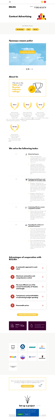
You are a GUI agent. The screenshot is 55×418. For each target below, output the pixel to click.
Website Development (12, 414)
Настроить (27, 414)
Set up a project (27, 406)
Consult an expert (27, 386)
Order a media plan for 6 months (27, 314)
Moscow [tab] (31, 6)
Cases (28, 29)
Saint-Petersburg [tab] (36, 6)
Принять (20, 414)
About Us (35, 29)
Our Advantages (20, 29)
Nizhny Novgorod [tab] (43, 6)
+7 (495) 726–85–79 (40, 7)
